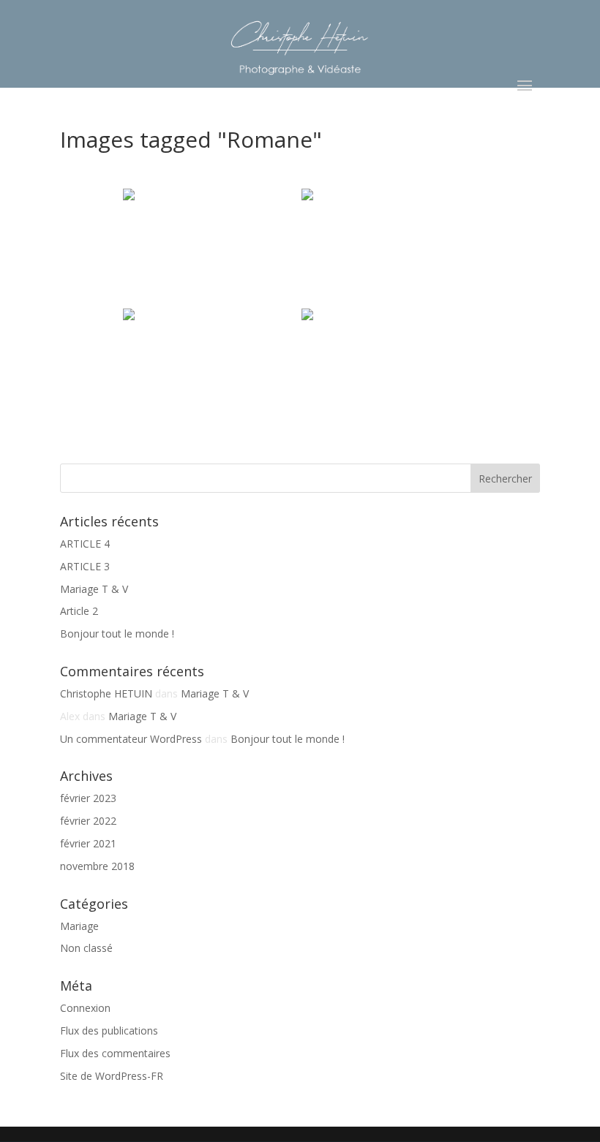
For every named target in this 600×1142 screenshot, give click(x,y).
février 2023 (88, 798)
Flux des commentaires (115, 1053)
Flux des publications (109, 1030)
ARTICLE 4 (85, 544)
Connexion (85, 1008)
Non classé (86, 948)
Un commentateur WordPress (131, 739)
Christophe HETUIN (106, 693)
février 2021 (88, 843)
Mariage (79, 926)
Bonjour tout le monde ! (117, 633)
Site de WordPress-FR (111, 1076)
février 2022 (88, 821)
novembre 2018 (97, 866)
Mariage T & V (94, 589)
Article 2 (79, 611)
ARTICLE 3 (85, 566)
